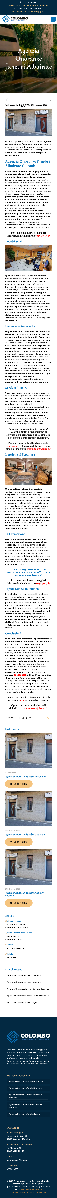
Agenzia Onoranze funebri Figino (22, 1002)
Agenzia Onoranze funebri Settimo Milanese (28, 995)
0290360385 (11, 957)
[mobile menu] (53, 19)
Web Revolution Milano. (32, 1189)
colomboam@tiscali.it (35, 708)
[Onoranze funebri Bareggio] (15, 19)
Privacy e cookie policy (21, 1192)
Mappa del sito (40, 1192)
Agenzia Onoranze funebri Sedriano (25, 834)
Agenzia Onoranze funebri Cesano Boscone (24, 894)
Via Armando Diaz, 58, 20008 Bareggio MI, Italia (16, 926)
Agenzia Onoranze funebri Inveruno (25, 776)
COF (23, 105)
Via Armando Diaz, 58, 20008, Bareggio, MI (28, 5)
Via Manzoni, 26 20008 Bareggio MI (14, 938)
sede (21, 700)
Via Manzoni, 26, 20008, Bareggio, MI (28, 11)
